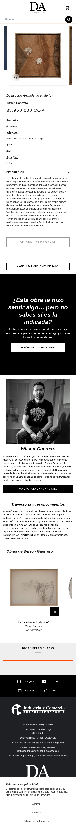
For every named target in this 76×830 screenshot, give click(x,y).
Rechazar (36, 812)
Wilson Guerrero (17, 103)
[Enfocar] (15, 77)
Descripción (15, 172)
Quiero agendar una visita (38, 489)
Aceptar (36, 804)
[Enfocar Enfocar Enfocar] (38, 55)
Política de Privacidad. (40, 795)
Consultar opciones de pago (38, 266)
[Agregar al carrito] (54, 611)
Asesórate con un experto (38, 347)
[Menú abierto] (12, 8)
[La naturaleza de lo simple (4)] (33, 588)
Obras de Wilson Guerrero (29, 551)
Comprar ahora (37, 255)
